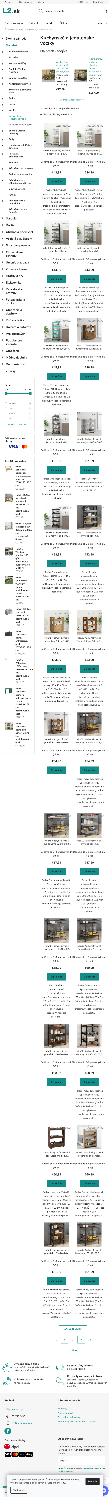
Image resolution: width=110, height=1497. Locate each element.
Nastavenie (18, 1490)
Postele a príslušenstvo (16, 155)
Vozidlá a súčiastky (19, 239)
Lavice (12, 104)
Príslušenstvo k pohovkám (17, 202)
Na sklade (20, 403)
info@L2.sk (17, 1409)
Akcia (19, 408)
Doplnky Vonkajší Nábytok (18, 71)
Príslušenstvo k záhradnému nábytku (20, 181)
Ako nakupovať (25, 2)
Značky (11, 371)
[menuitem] (14, 23)
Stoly (11, 139)
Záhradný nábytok (18, 51)
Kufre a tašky (15, 320)
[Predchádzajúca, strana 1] (64, 1339)
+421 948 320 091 (22, 1422)
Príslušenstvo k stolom (21, 168)
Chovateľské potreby (14, 254)
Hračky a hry (14, 276)
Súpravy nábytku (18, 78)
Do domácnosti (16, 364)
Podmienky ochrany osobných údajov (77, 1421)
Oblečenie (12, 351)
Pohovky (13, 162)
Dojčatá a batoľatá (18, 327)
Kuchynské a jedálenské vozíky (18, 117)
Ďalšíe (10, 225)
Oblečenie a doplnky (14, 312)
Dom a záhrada (16, 39)
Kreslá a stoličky (17, 63)
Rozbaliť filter (17, 424)
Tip (19, 418)
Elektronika (13, 283)
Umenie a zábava (17, 262)
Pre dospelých (15, 334)
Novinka (19, 413)
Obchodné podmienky (69, 1417)
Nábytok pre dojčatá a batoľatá (20, 147)
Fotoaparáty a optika (15, 301)
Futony (12, 194)
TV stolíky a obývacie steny (20, 91)
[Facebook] (7, 1431)
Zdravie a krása (16, 269)
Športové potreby (18, 245)
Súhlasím (91, 1481)
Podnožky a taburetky (20, 174)
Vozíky (12, 110)
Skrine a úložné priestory (17, 132)
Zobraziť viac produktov (72, 99)
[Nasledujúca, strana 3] (81, 1339)
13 (89, 1339)
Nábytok (11, 45)
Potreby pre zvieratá (14, 342)
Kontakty (8, 2)
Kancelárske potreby (14, 291)
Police (12, 98)
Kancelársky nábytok (20, 83)
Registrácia (98, 2)
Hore (74, 1350)
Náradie (11, 218)
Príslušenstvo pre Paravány (18, 211)
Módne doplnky (16, 358)
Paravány (13, 57)
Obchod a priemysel (19, 232)
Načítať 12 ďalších (73, 1329)
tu (63, 1482)
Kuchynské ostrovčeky (20, 124)
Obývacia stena (17, 189)
